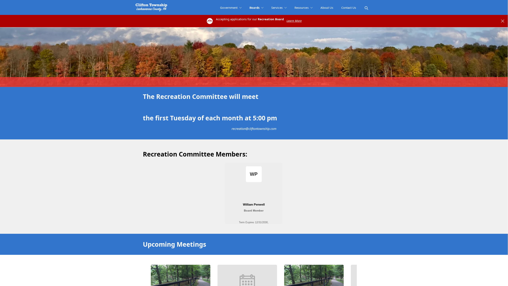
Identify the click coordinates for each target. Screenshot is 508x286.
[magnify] (366, 8)
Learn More (294, 21)
